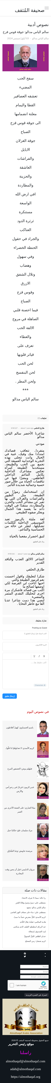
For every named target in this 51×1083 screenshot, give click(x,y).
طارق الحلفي (39, 428)
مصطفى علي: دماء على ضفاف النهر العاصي (28, 912)
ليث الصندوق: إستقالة (37, 931)
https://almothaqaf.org (25, 1076)
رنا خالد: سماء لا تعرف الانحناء (34, 898)
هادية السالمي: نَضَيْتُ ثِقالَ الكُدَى (33, 922)
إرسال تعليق (10, 696)
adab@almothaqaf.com (25, 1069)
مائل (39, 656)
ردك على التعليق (38, 542)
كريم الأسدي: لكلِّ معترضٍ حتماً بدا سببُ (30, 917)
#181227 (14, 428)
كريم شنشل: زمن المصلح (35, 941)
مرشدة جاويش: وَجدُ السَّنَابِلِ (19, 850)
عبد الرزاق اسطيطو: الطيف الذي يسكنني (29, 926)
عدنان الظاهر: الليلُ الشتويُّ (35, 936)
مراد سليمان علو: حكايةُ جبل (19, 830)
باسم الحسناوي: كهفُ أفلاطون (19, 727)
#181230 (11, 554)
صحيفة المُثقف (30, 10)
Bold (44, 656)
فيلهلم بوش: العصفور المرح (19, 768)
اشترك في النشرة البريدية (36, 995)
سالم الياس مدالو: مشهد (36, 907)
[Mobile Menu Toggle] (47, 8)
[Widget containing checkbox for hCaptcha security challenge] (28, 985)
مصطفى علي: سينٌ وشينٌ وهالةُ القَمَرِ (31, 902)
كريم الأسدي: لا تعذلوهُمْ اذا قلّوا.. (19, 748)
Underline (34, 656)
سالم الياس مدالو (37, 554)
